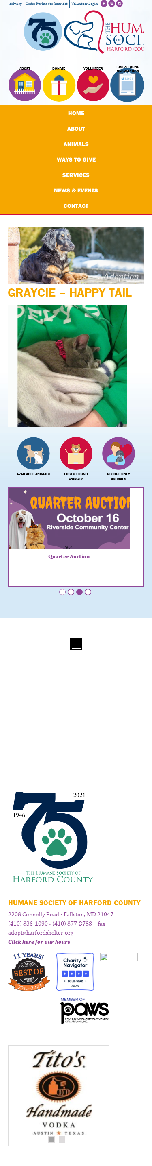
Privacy (15, 4)
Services (76, 175)
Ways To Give (76, 159)
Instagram (119, 3)
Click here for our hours (39, 942)
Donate (58, 68)
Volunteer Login (84, 4)
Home (76, 113)
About (76, 128)
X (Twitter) (111, 3)
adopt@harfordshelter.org (40, 933)
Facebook (104, 3)
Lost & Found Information (127, 69)
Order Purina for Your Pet (47, 4)
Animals (76, 144)
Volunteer (93, 68)
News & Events (76, 190)
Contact (76, 206)
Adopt (24, 68)
